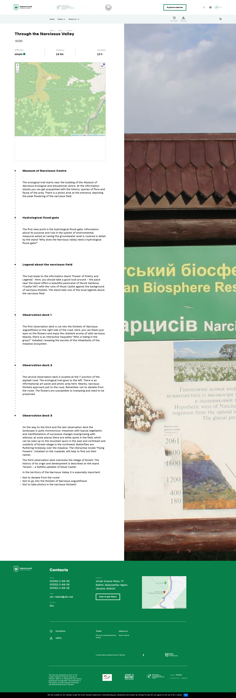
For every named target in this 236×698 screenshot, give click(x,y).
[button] (210, 7)
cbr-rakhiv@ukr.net (61, 596)
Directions (60, 631)
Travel (59, 19)
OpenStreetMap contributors (96, 135)
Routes (69, 31)
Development (178, 678)
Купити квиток (175, 7)
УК (220, 7)
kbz (52, 605)
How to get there (108, 597)
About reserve (124, 635)
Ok (186, 695)
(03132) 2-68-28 (59, 588)
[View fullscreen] (17, 71)
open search (220, 19)
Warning (183, 21)
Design (172, 675)
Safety (59, 638)
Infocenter (174, 21)
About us (72, 19)
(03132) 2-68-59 (60, 584)
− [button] (17, 68)
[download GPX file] (104, 64)
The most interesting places (106, 635)
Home (52, 19)
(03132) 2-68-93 (60, 581)
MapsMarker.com (77, 135)
